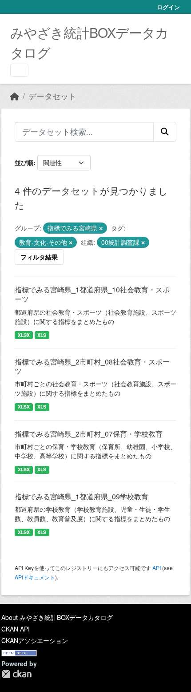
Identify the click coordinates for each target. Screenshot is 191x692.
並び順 (24, 162)
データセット (52, 95)
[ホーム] (14, 95)
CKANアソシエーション (34, 640)
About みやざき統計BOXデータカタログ (57, 617)
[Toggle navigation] (19, 70)
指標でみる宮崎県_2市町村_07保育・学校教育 (89, 434)
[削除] (101, 228)
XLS (41, 335)
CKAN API (15, 628)
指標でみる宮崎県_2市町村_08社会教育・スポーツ (92, 366)
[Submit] (164, 132)
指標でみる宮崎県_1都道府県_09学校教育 (81, 496)
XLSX (24, 335)
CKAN (16, 674)
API (156, 567)
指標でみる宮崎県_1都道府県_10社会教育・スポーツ (92, 294)
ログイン (168, 7)
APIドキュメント (35, 577)
